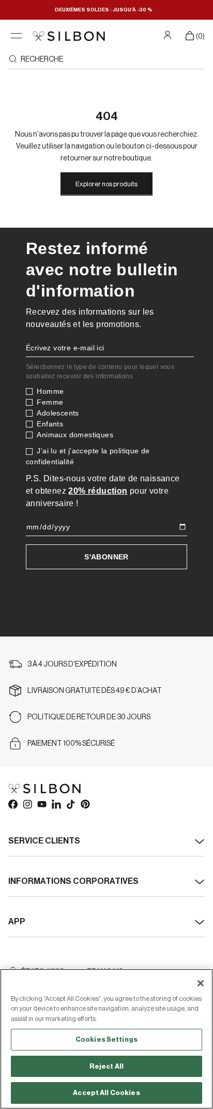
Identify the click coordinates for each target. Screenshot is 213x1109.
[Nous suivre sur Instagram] (27, 804)
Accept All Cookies (106, 1092)
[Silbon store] (69, 36)
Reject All (106, 1066)
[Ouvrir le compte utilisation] (168, 34)
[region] (106, 1039)
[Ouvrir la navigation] (16, 36)
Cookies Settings (106, 1039)
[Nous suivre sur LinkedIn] (56, 804)
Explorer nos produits (106, 184)
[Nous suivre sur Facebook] (12, 804)
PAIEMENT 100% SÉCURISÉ (71, 743)
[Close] (200, 983)
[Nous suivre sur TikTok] (70, 804)
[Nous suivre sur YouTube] (41, 804)
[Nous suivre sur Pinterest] (85, 804)
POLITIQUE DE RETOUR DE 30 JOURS (88, 717)
